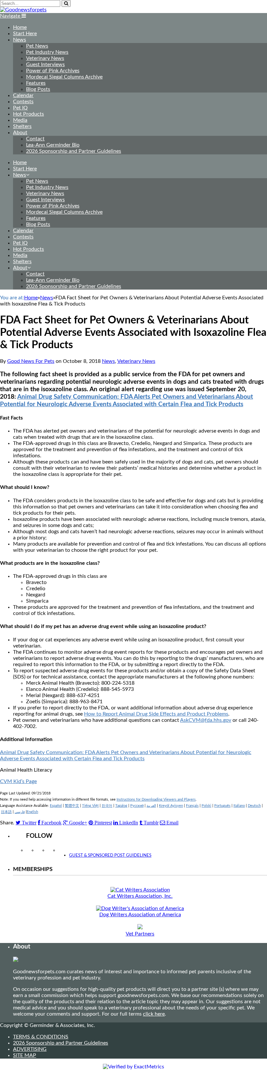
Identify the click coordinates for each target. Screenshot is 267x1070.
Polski (206, 805)
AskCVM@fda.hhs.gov (205, 720)
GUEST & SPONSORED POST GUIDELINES (110, 855)
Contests (23, 101)
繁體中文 (72, 805)
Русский (137, 805)
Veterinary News (45, 58)
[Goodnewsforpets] (23, 9)
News (19, 39)
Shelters (22, 126)
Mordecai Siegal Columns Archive (64, 76)
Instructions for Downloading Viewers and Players (156, 799)
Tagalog (121, 805)
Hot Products (28, 114)
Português (222, 805)
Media (20, 120)
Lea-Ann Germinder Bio (52, 145)
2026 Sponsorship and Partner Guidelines (73, 151)
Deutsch (254, 805)
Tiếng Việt (90, 805)
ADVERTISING (30, 1049)
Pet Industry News (47, 52)
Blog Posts (38, 89)
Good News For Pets (30, 361)
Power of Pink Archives (52, 70)
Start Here (25, 33)
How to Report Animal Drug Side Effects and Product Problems (156, 714)
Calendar (23, 95)
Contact (35, 138)
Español (56, 805)
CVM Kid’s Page (18, 781)
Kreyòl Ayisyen (171, 805)
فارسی (20, 812)
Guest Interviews (45, 64)
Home (20, 27)
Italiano (239, 805)
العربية (151, 805)
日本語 (6, 812)
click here (154, 1014)
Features (36, 83)
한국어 (107, 805)
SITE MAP (24, 1055)
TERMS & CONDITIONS (40, 1036)
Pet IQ (20, 107)
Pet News (37, 46)
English (32, 812)
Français (192, 805)
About (20, 132)
